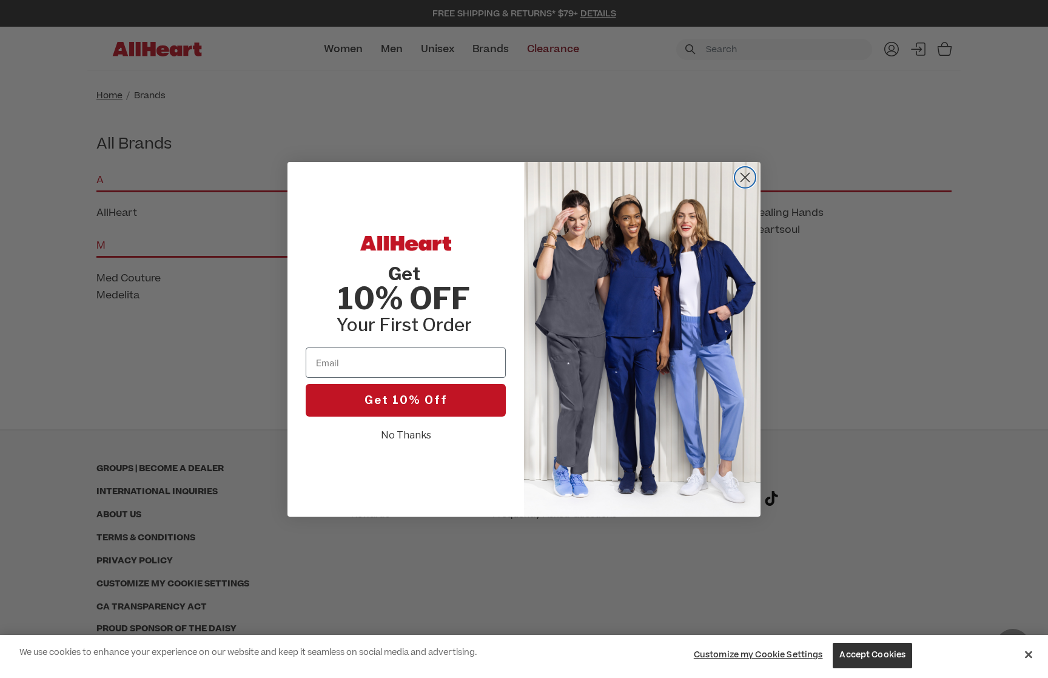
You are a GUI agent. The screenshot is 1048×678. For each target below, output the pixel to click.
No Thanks (406, 435)
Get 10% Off (406, 400)
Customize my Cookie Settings (758, 655)
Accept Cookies (872, 655)
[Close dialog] (745, 177)
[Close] (1028, 654)
